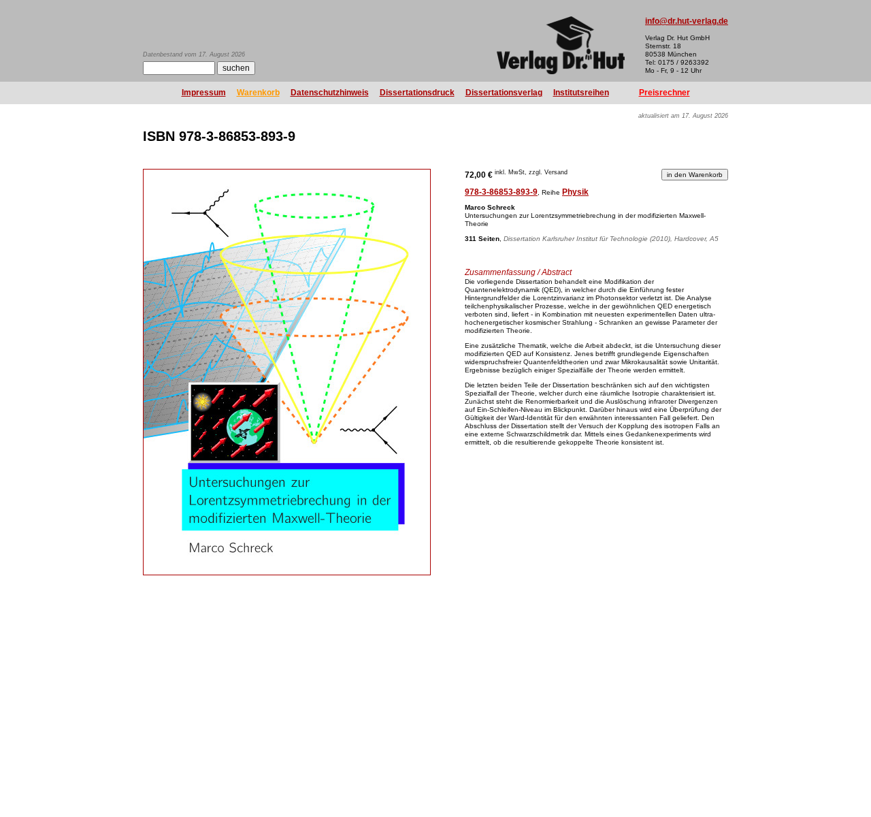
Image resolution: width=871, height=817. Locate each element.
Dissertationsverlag (503, 92)
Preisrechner (664, 92)
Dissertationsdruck (417, 92)
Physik (575, 192)
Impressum (204, 92)
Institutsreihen (581, 92)
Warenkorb (258, 92)
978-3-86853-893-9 (501, 192)
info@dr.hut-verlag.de (686, 21)
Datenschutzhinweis (330, 92)
